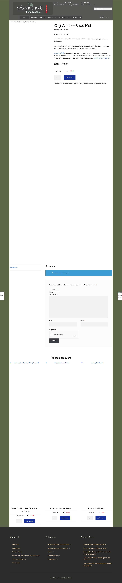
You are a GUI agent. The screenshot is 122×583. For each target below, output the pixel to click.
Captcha (53, 329)
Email (83, 321)
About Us (15, 544)
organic (79, 83)
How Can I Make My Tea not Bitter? (95, 548)
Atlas (69, 17)
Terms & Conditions (19, 559)
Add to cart (69, 77)
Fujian (75, 83)
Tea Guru (61, 17)
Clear (72, 71)
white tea (103, 83)
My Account (77, 17)
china (71, 83)
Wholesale (16, 563)
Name (51, 321)
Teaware (33, 17)
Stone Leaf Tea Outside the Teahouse (25, 555)
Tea (24, 17)
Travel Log (51, 559)
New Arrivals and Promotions (58, 548)
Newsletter (16, 548)
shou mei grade (95, 83)
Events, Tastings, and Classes (58, 544)
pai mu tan (86, 83)
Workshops (52, 17)
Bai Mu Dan (65, 83)
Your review (53, 294)
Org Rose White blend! (101, 58)
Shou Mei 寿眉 (59, 53)
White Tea (18, 22)
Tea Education (53, 555)
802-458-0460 (85, 2)
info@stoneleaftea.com (88, 5)
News (50, 552)
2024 (59, 83)
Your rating (53, 289)
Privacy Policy (17, 552)
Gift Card (42, 17)
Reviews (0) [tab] (14, 267)
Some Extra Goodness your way (94, 544)
